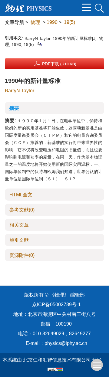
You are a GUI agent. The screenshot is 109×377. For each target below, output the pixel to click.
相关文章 (19, 225)
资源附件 (22, 255)
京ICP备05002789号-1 (56, 304)
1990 (52, 22)
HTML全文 (20, 194)
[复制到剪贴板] (39, 43)
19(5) (69, 22)
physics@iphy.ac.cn (66, 343)
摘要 (14, 108)
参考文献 (22, 209)
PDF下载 (59, 63)
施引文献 (19, 240)
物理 (35, 22)
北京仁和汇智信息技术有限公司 (57, 359)
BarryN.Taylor (19, 90)
